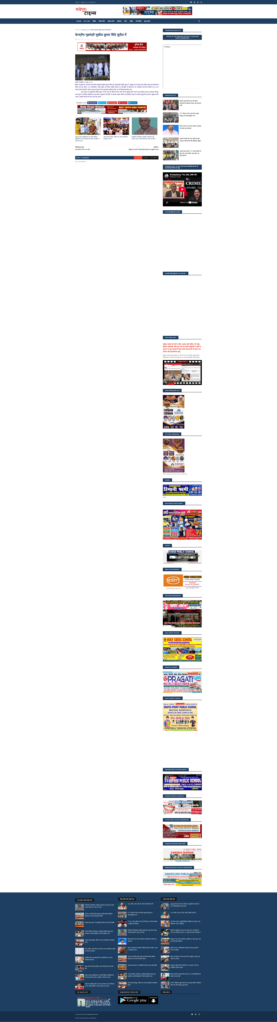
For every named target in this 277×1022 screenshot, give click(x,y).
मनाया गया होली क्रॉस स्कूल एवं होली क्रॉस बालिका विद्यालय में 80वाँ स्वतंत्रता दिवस (98, 915)
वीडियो (94, 21)
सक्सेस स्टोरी (111, 21)
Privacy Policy (84, 1018)
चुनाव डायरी (147, 21)
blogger (138, 157)
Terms (77, 1018)
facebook (153, 157)
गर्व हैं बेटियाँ (138, 21)
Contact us (92, 2)
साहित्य (131, 21)
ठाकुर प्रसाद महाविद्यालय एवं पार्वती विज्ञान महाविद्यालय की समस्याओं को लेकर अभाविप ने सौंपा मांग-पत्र (87, 139)
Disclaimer (93, 1018)
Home (77, 2)
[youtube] (194, 2)
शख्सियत (119, 21)
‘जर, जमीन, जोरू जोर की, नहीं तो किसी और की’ (140, 904)
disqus (145, 157)
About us (84, 2)
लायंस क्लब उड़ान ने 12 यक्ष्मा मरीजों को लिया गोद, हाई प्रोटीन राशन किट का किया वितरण (190, 153)
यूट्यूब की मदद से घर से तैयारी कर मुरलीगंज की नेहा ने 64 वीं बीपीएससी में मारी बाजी (185, 905)
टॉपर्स (125, 21)
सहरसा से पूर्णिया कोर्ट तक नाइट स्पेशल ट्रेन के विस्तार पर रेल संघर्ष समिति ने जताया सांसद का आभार (99, 985)
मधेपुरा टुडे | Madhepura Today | (88, 998)
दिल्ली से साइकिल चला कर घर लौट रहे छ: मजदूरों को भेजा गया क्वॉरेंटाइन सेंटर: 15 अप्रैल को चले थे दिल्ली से (185, 931)
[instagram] (201, 2)
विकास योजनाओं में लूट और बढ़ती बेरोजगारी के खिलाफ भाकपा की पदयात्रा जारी (190, 103)
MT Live (87, 21)
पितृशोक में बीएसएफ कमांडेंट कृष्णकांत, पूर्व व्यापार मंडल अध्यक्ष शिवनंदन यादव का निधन (143, 138)
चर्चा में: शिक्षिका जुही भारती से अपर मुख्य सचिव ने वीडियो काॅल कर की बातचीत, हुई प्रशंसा (186, 984)
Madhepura (85, 30)
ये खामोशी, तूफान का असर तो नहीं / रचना (96, 999)
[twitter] (197, 2)
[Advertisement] (182, 749)
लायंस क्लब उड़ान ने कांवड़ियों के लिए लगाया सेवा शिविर (99, 922)
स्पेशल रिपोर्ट (102, 21)
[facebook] (191, 2)
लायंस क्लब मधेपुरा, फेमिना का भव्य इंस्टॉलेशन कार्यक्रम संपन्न (115, 138)
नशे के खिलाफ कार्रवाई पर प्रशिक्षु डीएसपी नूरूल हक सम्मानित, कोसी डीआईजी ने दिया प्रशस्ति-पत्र (99, 932)
